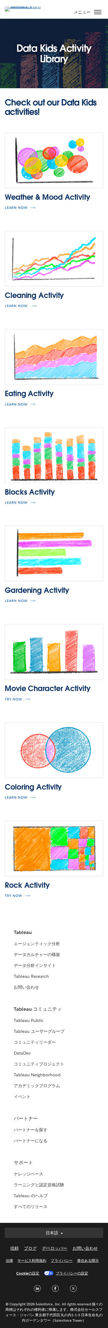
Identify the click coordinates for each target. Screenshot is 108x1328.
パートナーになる (30, 1140)
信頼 (14, 1248)
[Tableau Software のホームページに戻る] (26, 6)
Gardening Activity (37, 590)
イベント (22, 1096)
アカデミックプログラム (37, 1085)
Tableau (23, 932)
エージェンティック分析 (37, 943)
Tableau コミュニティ (38, 1009)
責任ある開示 (88, 1260)
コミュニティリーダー (35, 1042)
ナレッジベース (28, 1174)
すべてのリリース (30, 1206)
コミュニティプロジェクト (39, 1064)
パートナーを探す (30, 1130)
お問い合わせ (26, 987)
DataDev (22, 1053)
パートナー (26, 1118)
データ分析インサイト (35, 965)
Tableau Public (29, 1020)
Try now (13, 895)
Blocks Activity (30, 492)
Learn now (16, 207)
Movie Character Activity (48, 688)
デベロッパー (54, 1248)
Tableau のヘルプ (31, 1195)
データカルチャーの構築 (37, 954)
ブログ (30, 1248)
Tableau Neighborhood (37, 1075)
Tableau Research (31, 976)
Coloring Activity (33, 787)
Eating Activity (29, 393)
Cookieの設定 (27, 1273)
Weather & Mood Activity (47, 197)
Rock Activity (27, 885)
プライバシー (61, 1260)
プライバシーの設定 (72, 1273)
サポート (23, 1162)
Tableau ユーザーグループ (39, 1031)
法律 (9, 1260)
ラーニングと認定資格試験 (39, 1184)
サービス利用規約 (31, 1260)
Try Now (13, 699)
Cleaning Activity (34, 295)
